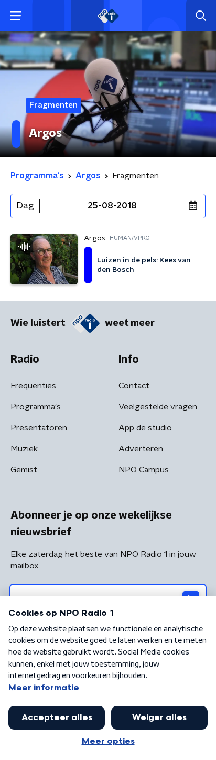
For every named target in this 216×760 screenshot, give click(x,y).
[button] (15, 16)
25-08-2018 (112, 206)
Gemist (23, 470)
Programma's (35, 407)
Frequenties (33, 386)
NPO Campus (143, 470)
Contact (133, 386)
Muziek (24, 449)
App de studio (145, 428)
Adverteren (140, 449)
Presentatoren (38, 428)
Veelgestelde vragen (157, 407)
